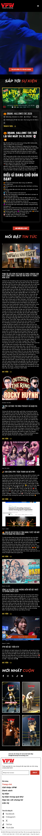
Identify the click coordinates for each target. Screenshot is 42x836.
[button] (38, 6)
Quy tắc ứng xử (35, 834)
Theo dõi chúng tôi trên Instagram (21, 69)
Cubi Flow (20, 832)
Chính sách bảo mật (8, 834)
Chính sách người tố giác (23, 834)
